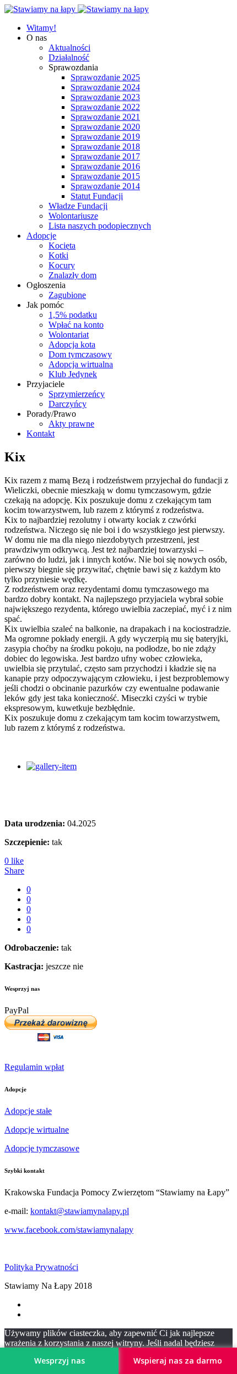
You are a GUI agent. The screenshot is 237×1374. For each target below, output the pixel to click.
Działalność (69, 57)
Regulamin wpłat (34, 1067)
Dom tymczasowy (80, 354)
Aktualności (69, 47)
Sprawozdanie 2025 (105, 77)
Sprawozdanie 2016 (105, 166)
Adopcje (41, 235)
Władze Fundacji (78, 206)
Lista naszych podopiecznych (100, 225)
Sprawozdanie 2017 (105, 156)
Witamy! (41, 27)
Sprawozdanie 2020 (105, 126)
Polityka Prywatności (41, 1267)
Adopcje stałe (28, 1111)
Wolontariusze (73, 215)
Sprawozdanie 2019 (105, 136)
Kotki (58, 255)
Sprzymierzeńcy (77, 394)
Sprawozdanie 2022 (105, 107)
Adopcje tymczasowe (41, 1148)
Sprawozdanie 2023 (105, 97)
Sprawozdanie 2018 (105, 146)
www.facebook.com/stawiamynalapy (68, 1229)
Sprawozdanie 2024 (105, 87)
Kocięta (62, 245)
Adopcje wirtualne (36, 1129)
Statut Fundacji (97, 196)
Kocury (62, 265)
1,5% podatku (73, 314)
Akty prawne (71, 423)
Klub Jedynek (73, 374)
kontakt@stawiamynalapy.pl (79, 1211)
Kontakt (40, 433)
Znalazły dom (72, 275)
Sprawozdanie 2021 (105, 117)
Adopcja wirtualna (81, 364)
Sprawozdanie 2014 (105, 186)
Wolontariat (69, 334)
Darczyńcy (68, 404)
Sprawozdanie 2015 (105, 176)
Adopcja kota (72, 344)
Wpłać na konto (76, 324)
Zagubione (67, 295)
